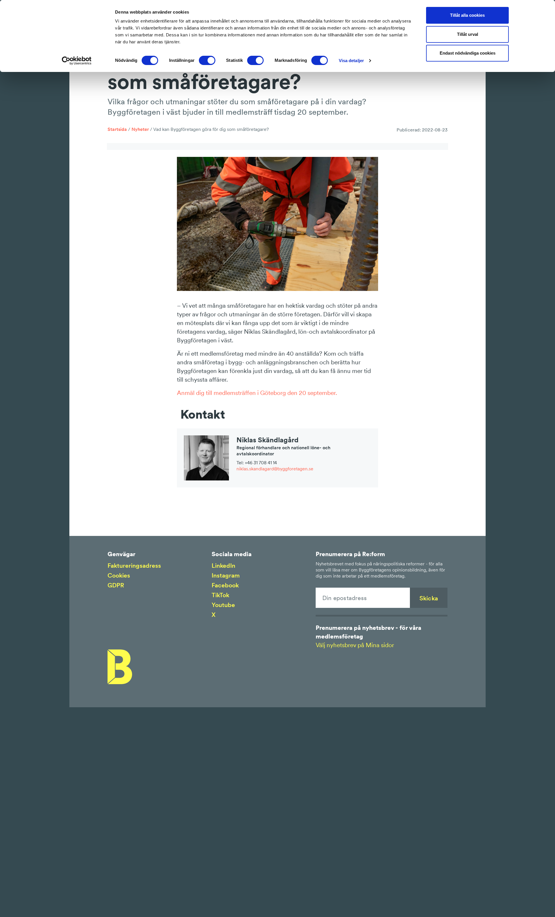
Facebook (225, 585)
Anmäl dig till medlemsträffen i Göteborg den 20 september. (257, 393)
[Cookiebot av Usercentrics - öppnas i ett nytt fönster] (76, 60)
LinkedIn (223, 565)
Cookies (119, 575)
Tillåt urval (467, 34)
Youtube (223, 605)
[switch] (207, 60)
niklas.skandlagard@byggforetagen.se (274, 469)
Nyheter (140, 129)
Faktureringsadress (134, 565)
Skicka (428, 598)
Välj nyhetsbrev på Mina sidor (355, 645)
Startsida (117, 129)
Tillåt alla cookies (467, 15)
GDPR (116, 585)
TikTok (220, 595)
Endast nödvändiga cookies (467, 53)
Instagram (226, 575)
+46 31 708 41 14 (261, 462)
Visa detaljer (351, 60)
